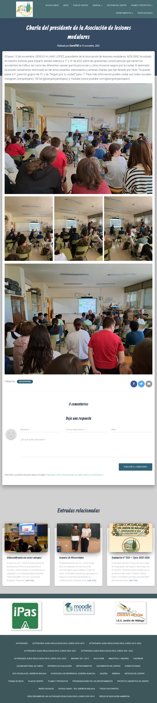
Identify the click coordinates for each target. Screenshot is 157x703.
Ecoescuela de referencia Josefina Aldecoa (73, 674)
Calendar (138, 658)
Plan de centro (80, 5)
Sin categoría (25, 381)
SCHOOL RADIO (52, 5)
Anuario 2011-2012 (80, 658)
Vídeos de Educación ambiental (114, 696)
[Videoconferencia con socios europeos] (26, 537)
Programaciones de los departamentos (93, 681)
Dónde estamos (132, 666)
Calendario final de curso (30, 666)
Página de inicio (16, 681)
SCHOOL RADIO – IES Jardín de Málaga (76, 689)
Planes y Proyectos (141, 5)
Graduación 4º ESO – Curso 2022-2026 (131, 558)
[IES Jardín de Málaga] (24, 9)
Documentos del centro (109, 666)
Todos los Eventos (109, 689)
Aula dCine (99, 658)
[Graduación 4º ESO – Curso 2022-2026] (130, 537)
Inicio (66, 5)
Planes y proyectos (58, 681)
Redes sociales (145, 13)
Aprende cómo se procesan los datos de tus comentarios (75, 475)
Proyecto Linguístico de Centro (133, 681)
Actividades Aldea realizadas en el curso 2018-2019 (58, 643)
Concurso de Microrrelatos (71, 558)
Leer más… (30, 580)
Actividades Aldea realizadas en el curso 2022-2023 (40, 658)
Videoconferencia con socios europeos (24, 558)
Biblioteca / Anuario (119, 658)
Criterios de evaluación (60, 666)
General (97, 5)
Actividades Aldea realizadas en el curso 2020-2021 (50, 651)
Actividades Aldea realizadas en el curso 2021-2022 (107, 651)
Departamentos (124, 13)
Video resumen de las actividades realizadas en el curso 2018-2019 (61, 696)
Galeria (103, 674)
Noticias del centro (117, 5)
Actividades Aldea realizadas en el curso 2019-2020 (115, 643)
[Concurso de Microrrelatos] (78, 537)
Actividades (22, 643)
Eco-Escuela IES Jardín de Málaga (29, 674)
